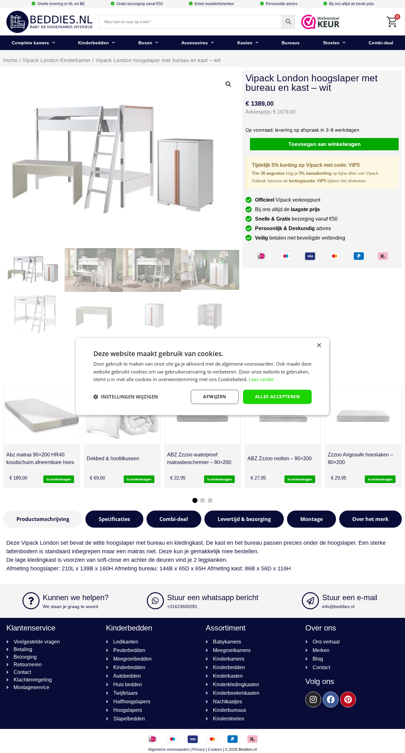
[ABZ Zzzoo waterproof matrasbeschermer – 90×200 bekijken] (202, 415)
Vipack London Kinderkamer (56, 60)
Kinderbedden (93, 42)
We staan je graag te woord (70, 606)
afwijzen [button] (214, 396)
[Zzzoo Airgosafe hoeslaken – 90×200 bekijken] (363, 415)
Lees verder (261, 379)
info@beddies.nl (338, 606)
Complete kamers (30, 42)
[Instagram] (313, 699)
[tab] (42, 519)
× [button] (318, 345)
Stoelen (331, 42)
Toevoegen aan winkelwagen (324, 144)
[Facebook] (331, 699)
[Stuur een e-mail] (310, 600)
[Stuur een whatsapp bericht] (155, 600)
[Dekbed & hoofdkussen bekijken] (122, 415)
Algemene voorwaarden (169, 749)
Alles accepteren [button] (277, 396)
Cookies (215, 749)
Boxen (145, 42)
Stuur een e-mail (349, 597)
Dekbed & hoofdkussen (113, 458)
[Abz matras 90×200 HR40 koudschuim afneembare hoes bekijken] (42, 415)
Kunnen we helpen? (76, 597)
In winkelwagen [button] (59, 479)
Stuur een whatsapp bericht (213, 597)
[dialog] (202, 376)
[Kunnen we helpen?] (31, 600)
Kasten (244, 42)
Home (10, 60)
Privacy (198, 749)
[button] (228, 84)
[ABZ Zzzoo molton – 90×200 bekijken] (283, 415)
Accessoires (194, 42)
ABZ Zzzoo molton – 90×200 (279, 458)
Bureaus (291, 42)
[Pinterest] (348, 699)
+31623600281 (182, 606)
